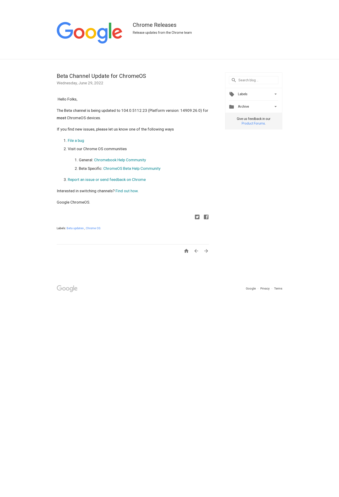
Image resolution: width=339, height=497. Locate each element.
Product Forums (253, 123)
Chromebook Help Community (120, 160)
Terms (278, 288)
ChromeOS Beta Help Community (132, 168)
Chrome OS (93, 228)
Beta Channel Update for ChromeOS (101, 76)
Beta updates (75, 228)
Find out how (127, 191)
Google (251, 288)
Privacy (265, 288)
